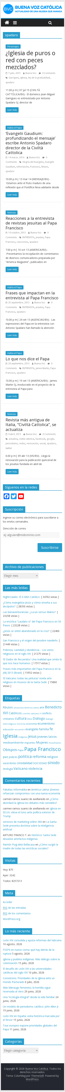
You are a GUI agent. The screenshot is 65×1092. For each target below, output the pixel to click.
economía (31, 723)
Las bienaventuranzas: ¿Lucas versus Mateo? (29, 612)
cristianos (8, 718)
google (50, 438)
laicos (52, 736)
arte (42, 707)
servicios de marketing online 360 (22, 821)
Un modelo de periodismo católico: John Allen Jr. (31, 1006)
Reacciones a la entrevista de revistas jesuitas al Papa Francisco (31, 222)
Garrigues (14, 77)
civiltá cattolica (26, 438)
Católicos (15, 713)
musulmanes (55, 742)
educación (8, 729)
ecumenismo (46, 724)
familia (44, 729)
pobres (13, 757)
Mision (44, 166)
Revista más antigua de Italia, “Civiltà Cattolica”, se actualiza (31, 424)
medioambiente (13, 742)
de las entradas (14, 907)
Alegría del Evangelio (33, 161)
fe (51, 728)
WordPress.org (11, 919)
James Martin (42, 368)
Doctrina (21, 724)
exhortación (22, 166)
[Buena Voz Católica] (7, 23)
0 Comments (48, 73)
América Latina (31, 707)
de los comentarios (17, 913)
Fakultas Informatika (15, 789)
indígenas (22, 737)
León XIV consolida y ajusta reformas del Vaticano (32, 940)
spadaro (10, 82)
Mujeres (42, 742)
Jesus (32, 736)
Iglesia (23, 77)
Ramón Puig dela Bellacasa (19, 844)
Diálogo (39, 718)
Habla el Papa (14, 127)
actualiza (13, 438)
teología (8, 768)
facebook (40, 438)
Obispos (10, 749)
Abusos (8, 707)
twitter (9, 448)
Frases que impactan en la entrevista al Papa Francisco (32, 295)
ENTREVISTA (28, 237)
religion (52, 757)
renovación (32, 443)
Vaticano (21, 768)
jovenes (42, 737)
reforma (39, 756)
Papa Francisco (42, 749)
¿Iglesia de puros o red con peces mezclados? (30, 60)
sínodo (54, 762)
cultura (21, 718)
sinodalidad (24, 763)
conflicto (47, 713)
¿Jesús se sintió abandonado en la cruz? (26, 631)
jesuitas (40, 237)
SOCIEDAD (40, 763)
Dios (29, 718)
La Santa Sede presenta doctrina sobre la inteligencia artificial (30, 825)
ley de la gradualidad (39, 77)
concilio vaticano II (31, 713)
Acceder (7, 902)
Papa (20, 750)
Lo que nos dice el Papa (27, 358)
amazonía (19, 707)
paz (5, 757)
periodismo (12, 443)
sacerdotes (9, 763)
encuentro (19, 729)
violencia (35, 768)
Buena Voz (30, 73)
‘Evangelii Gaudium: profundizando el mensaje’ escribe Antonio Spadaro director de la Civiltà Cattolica (30, 143)
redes (22, 443)
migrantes (29, 742)
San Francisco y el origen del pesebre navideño (30, 640)
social (43, 443)
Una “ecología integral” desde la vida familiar (29, 997)
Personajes (13, 46)
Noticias (11, 212)
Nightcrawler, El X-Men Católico (21, 597)
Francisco (35, 166)
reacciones (22, 241)
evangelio (31, 729)
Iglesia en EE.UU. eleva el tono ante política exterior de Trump (32, 812)
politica (25, 756)
